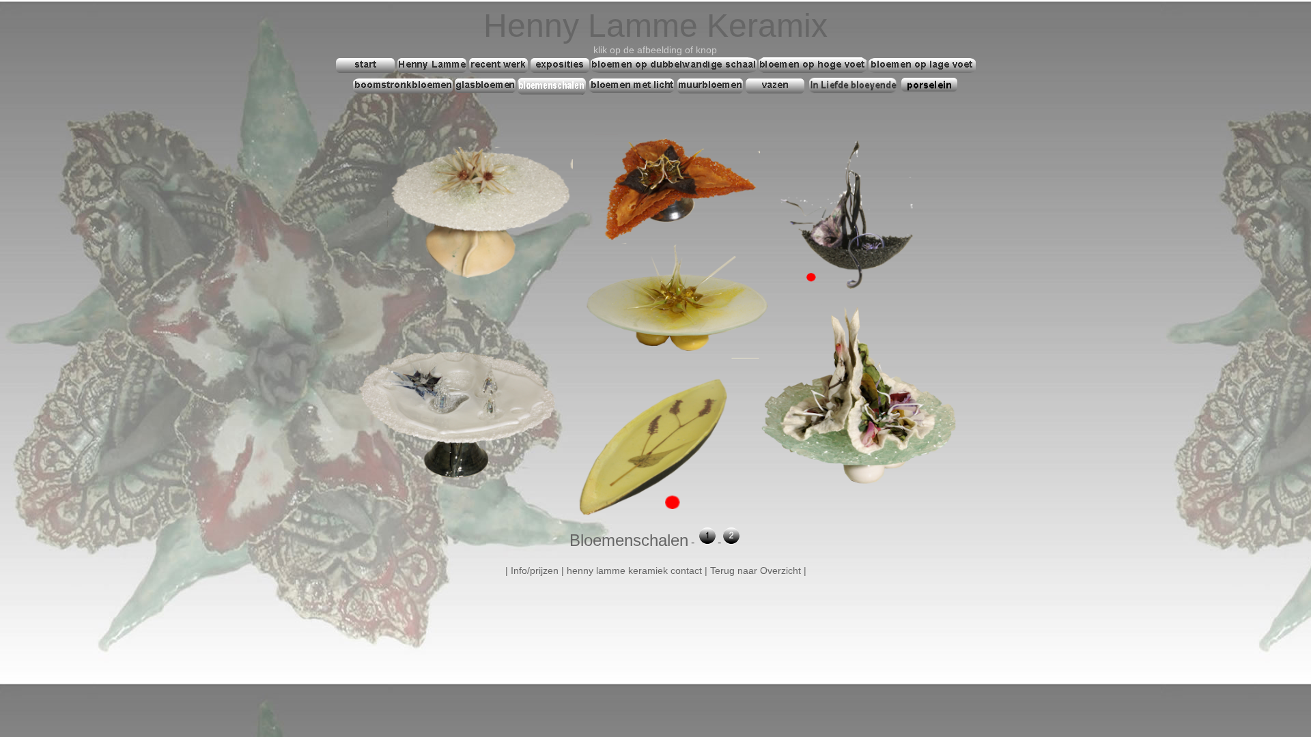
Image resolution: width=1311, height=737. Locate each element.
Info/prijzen (535, 570)
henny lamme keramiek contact (634, 570)
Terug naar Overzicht (755, 570)
